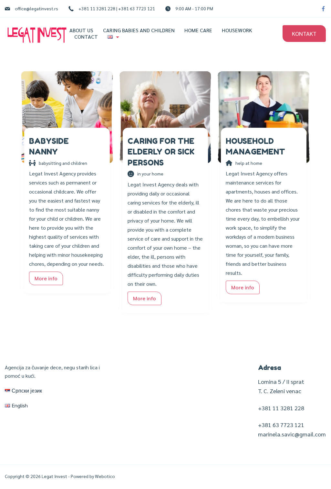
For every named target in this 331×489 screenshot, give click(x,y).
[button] (46, 278)
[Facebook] (323, 8)
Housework (237, 30)
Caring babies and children (139, 30)
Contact (86, 37)
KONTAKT (304, 33)
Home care (198, 30)
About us (81, 30)
